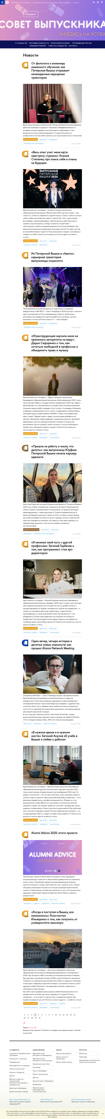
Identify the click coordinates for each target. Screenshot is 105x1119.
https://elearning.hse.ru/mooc (81, 1099)
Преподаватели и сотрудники (19, 1065)
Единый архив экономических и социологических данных (89, 1061)
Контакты (73, 46)
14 (71, 1015)
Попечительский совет (17, 1069)
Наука (59, 1050)
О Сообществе (21, 43)
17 (28, 1018)
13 (67, 1015)
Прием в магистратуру (40, 1074)
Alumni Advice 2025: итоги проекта (54, 833)
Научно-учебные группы (64, 1062)
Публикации (83, 1057)
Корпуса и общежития (16, 1072)
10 (56, 1015)
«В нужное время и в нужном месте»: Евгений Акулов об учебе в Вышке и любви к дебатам (54, 735)
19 (36, 1018)
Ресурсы (83, 1050)
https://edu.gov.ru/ (46, 1099)
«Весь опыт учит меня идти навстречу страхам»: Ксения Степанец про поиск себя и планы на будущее (54, 157)
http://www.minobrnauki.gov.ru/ (19, 1099)
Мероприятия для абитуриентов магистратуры (42, 1059)
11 (60, 1015)
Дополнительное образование (43, 1081)
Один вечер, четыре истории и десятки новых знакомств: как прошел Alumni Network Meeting (52, 644)
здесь (19, 1113)
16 (25, 1018)
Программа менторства (82, 43)
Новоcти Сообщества (57, 46)
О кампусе (14, 1050)
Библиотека (83, 1053)
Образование (39, 1050)
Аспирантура (37, 1084)
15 (74, 1015)
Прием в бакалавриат (40, 1071)
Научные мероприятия (63, 1053)
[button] (1, 24)
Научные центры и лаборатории (62, 1058)
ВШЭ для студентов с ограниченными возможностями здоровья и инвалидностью (18, 1082)
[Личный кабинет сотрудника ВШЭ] (97, 2)
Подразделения (14, 1062)
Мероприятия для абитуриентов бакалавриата (42, 1054)
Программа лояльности (39, 43)
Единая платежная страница (18, 1091)
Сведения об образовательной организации (19, 1054)
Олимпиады (36, 1067)
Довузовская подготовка (41, 1064)
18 (32, 1018)
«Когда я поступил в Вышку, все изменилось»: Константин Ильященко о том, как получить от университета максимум (54, 917)
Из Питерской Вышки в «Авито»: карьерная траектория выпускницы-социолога (52, 257)
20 (39, 1018)
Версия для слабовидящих (18, 1088)
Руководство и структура (18, 1059)
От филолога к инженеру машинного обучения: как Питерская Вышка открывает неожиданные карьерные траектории (50, 70)
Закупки (12, 1076)
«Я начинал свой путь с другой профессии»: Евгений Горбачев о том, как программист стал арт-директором (52, 547)
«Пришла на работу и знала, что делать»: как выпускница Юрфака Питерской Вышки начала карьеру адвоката (54, 451)
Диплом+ (36, 1078)
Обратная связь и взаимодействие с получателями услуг (39, 1089)
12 (63, 1015)
